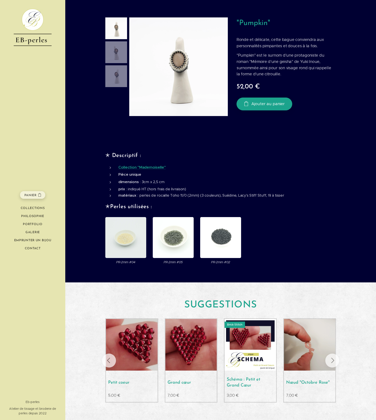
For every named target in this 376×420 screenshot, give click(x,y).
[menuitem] (32, 208)
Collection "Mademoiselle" (142, 167)
